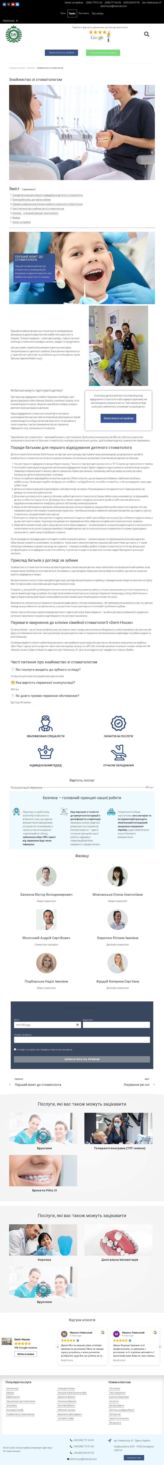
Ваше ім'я (88, 1020)
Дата (16, 1019)
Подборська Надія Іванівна (46, 981)
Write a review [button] (25, 1354)
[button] (61, 53)
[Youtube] (13, 4)
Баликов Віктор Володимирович (46, 894)
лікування (100, 478)
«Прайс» (129, 650)
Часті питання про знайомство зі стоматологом (38, 208)
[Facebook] (4, 4)
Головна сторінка (17, 68)
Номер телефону (23, 1035)
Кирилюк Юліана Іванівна (117, 938)
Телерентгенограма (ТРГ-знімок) (119, 1148)
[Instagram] (8, 4)
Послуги (31, 68)
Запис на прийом (21, 222)
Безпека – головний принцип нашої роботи (35, 213)
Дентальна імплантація (119, 1259)
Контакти (84, 13)
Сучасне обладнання (118, 765)
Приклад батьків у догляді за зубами (31, 199)
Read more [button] (67, 1360)
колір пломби (69, 597)
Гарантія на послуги (118, 736)
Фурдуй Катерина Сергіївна (117, 981)
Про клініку (97, 13)
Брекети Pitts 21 (44, 1190)
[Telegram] (17, 4)
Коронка (44, 1259)
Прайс (72, 13)
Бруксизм (44, 1148)
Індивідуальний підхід (46, 765)
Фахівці (16, 217)
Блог (63, 13)
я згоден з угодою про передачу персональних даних (44, 1049)
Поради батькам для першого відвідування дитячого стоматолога (47, 195)
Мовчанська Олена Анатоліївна (118, 894)
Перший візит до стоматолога (29, 258)
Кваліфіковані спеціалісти (45, 736)
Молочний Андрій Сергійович (46, 938)
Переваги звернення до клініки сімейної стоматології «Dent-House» (47, 204)
